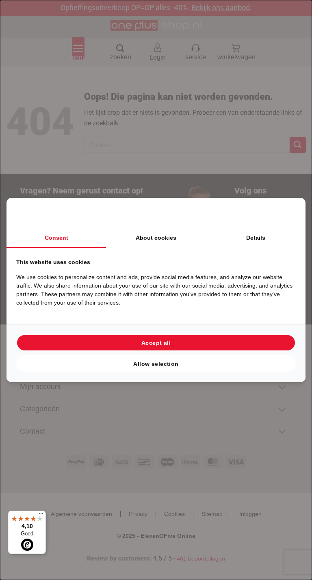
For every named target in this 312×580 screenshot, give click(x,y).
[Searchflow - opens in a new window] (285, 213)
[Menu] (41, 515)
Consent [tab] (56, 237)
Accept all (156, 342)
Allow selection (155, 364)
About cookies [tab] (156, 237)
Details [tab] (255, 237)
